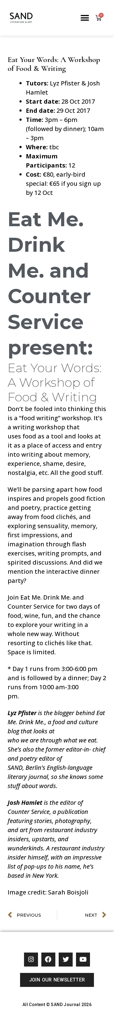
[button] (85, 18)
